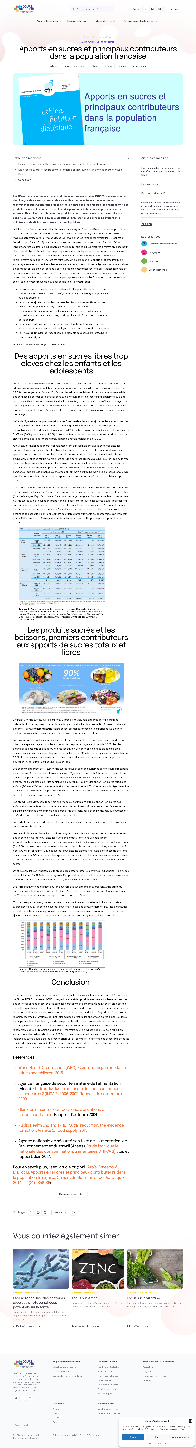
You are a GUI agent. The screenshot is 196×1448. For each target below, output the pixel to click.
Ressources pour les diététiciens (139, 21)
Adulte (56, 1409)
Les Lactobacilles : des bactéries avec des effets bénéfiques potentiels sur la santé (160, 171)
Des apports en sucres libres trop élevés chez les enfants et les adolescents (62, 163)
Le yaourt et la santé (77, 21)
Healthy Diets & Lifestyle (108, 1367)
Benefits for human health (109, 1413)
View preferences (180, 1437)
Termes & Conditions (89, 1435)
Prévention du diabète (108, 1384)
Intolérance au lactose (108, 1376)
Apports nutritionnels (74, 66)
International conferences (154, 1376)
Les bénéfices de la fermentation (68, 1376)
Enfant (56, 1413)
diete (94, 66)
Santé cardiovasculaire (108, 1389)
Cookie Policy (151, 1443)
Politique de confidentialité (65, 1435)
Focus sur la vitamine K (153, 193)
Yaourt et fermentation (48, 21)
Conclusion (25, 179)
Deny (156, 1437)
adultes (53, 66)
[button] (190, 1421)
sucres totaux (139, 66)
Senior (56, 1417)
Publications (148, 1367)
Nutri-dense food (61, 1371)
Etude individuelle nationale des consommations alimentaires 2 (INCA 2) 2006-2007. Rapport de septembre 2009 (70, 1094)
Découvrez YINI (21, 1425)
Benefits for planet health (109, 1409)
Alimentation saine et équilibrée (97, 42)
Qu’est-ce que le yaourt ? (64, 1367)
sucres (122, 66)
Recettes (146, 1380)
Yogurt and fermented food (66, 1361)
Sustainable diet (105, 1403)
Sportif (56, 1422)
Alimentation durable (105, 21)
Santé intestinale (105, 1371)
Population (58, 1403)
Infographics (148, 1371)
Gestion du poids (106, 1393)
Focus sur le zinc (150, 184)
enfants (108, 66)
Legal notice (161, 1443)
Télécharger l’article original (71, 1194)
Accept (133, 1437)
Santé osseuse (104, 1380)
